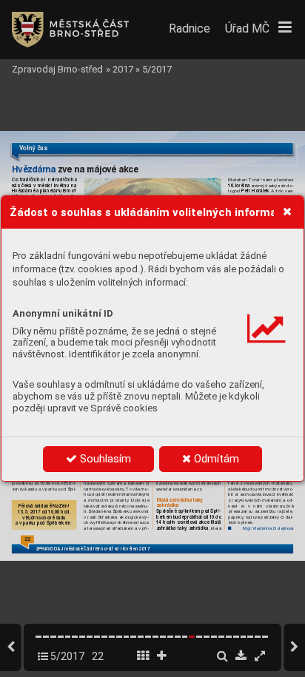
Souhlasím (104, 458)
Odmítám (215, 458)
